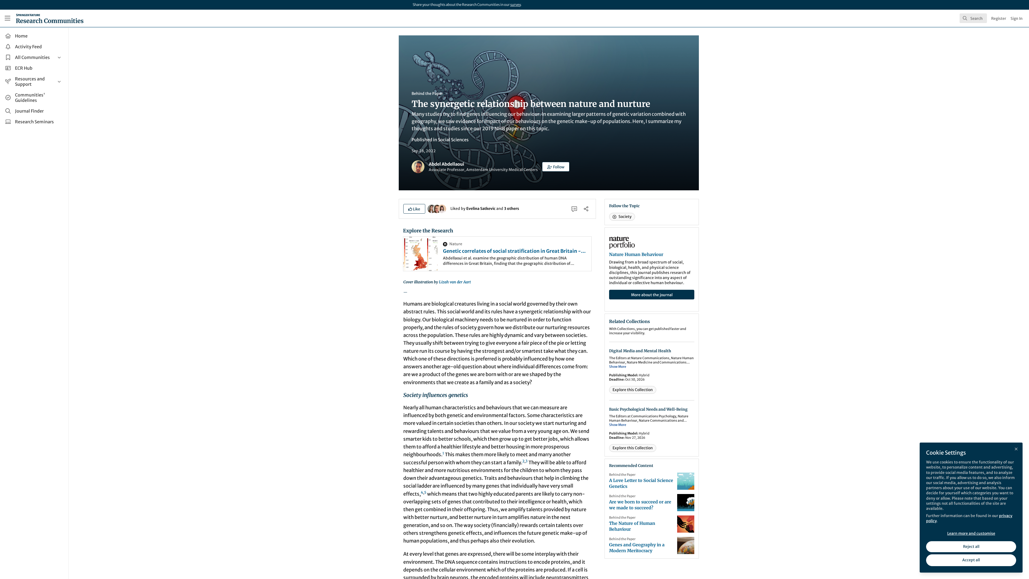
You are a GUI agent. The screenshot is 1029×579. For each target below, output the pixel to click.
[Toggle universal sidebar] (7, 18)
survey (515, 4)
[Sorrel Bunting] (437, 208)
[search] (973, 18)
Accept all (971, 560)
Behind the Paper (427, 93)
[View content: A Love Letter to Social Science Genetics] (685, 481)
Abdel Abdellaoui (446, 164)
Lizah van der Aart (455, 282)
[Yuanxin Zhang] (442, 208)
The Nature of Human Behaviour (632, 526)
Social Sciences (453, 139)
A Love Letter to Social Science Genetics (641, 483)
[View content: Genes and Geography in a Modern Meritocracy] (685, 545)
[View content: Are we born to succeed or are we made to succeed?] (685, 502)
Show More (617, 367)
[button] (555, 167)
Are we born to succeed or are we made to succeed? (640, 504)
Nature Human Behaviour (636, 254)
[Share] (586, 208)
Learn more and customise (971, 533)
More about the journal (652, 294)
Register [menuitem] (998, 18)
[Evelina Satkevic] (431, 208)
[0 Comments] (574, 208)
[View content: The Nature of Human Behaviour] (685, 524)
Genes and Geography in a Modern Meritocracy (637, 547)
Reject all (971, 546)
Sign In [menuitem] (1017, 18)
